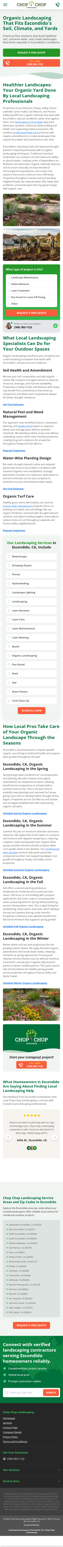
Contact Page (10, 1427)
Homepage (9, 1418)
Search (51, 1392)
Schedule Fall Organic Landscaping (23, 926)
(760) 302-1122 (35, 63)
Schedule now (32, 710)
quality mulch (25, 426)
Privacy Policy (10, 1437)
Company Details (12, 1432)
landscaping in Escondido (29, 122)
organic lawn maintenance (17, 506)
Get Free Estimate (13, 404)
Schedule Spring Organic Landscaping (25, 813)
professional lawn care (25, 132)
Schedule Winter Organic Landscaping (25, 983)
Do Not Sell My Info (31, 1525)
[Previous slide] (8, 1137)
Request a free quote (31, 52)
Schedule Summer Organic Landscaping (26, 870)
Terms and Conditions (15, 1441)
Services (7, 1423)
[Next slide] (55, 1137)
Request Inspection (14, 450)
